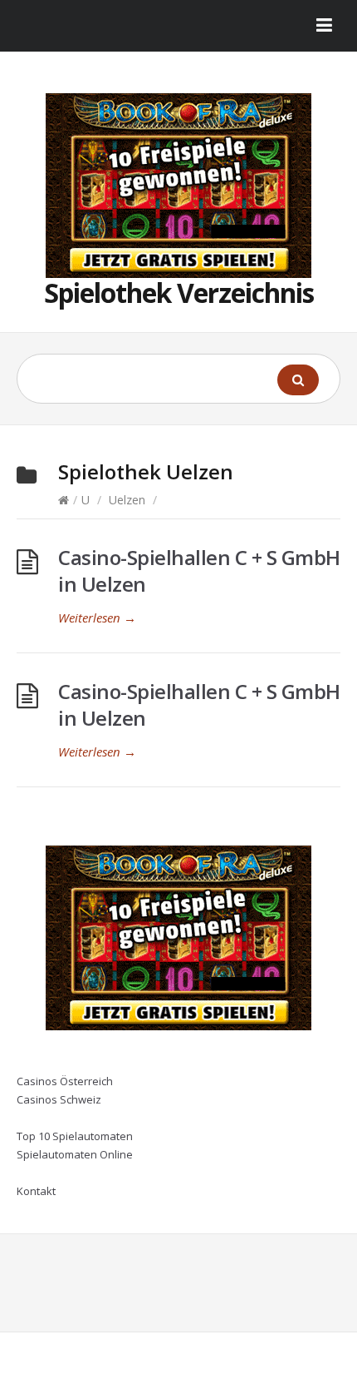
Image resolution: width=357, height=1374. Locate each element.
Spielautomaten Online (75, 1154)
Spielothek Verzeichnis (179, 292)
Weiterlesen (97, 617)
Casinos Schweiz (59, 1099)
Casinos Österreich (65, 1081)
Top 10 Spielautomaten (75, 1135)
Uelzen (127, 500)
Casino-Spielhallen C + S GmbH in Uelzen (199, 570)
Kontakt (36, 1190)
